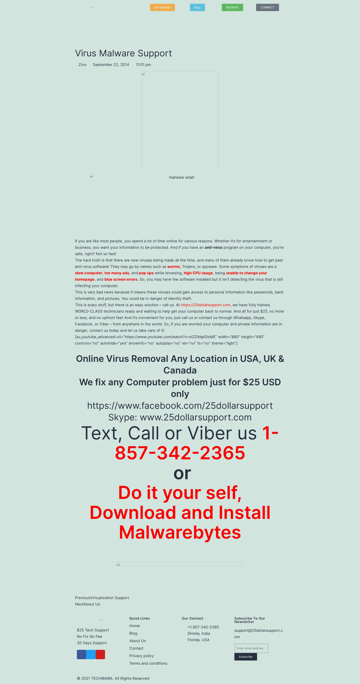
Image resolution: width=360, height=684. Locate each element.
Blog (133, 633)
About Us (137, 641)
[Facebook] (81, 654)
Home (134, 626)
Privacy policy (141, 656)
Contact (136, 648)
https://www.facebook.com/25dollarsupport (180, 405)
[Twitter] (91, 654)
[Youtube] (100, 654)
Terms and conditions (148, 663)
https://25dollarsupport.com (205, 305)
